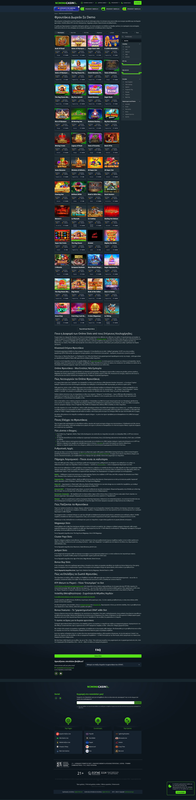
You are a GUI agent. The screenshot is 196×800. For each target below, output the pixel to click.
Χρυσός (127, 117)
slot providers (102, 464)
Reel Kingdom (128, 82)
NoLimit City (97, 605)
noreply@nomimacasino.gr (65, 668)
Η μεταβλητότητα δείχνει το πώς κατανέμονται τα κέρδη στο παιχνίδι (75, 597)
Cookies (191, 789)
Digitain (127, 87)
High (126, 54)
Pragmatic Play (129, 89)
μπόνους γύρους (102, 339)
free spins (100, 443)
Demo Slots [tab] (98, 656)
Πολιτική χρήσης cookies (93, 784)
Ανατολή (127, 104)
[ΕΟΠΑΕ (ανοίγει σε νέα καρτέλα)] (103, 773)
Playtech (127, 94)
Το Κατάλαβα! (181, 792)
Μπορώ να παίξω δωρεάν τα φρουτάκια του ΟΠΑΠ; (105, 665)
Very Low (127, 47)
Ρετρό (126, 106)
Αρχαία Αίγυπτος (129, 114)
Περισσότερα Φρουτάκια (87, 329)
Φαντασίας (128, 109)
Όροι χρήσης (80, 784)
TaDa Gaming (128, 84)
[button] (66, 9)
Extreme (127, 57)
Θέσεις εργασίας (106, 784)
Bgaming (127, 97)
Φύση (126, 111)
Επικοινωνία (115, 784)
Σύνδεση (137, 3)
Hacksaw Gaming (85, 605)
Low (126, 49)
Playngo (127, 92)
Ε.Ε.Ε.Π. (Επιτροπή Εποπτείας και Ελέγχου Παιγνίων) (95, 454)
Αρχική (56, 13)
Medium (127, 52)
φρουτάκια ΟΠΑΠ (96, 361)
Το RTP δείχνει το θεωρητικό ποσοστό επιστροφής (69, 586)
